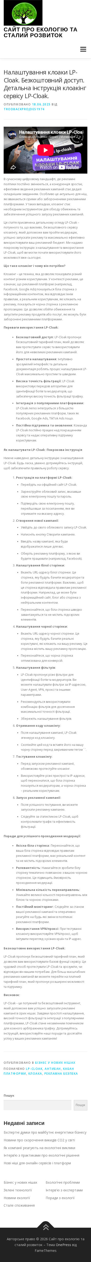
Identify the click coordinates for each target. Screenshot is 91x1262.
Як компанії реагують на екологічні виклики (39, 1147)
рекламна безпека (61, 1073)
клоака (35, 1073)
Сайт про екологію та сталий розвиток (41, 32)
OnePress (63, 1244)
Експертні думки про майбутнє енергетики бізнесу (45, 1132)
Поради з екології (60, 1198)
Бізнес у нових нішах (55, 1063)
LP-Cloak (34, 1069)
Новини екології (17, 1198)
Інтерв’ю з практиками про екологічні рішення (41, 1155)
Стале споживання (19, 1205)
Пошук (9, 1095)
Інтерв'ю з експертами (64, 1190)
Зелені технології (18, 1190)
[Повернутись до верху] (45, 1227)
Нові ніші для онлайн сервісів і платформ (37, 1163)
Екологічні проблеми (63, 1182)
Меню (83, 49)
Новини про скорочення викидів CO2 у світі (39, 1140)
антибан (53, 1069)
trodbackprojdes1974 (24, 109)
